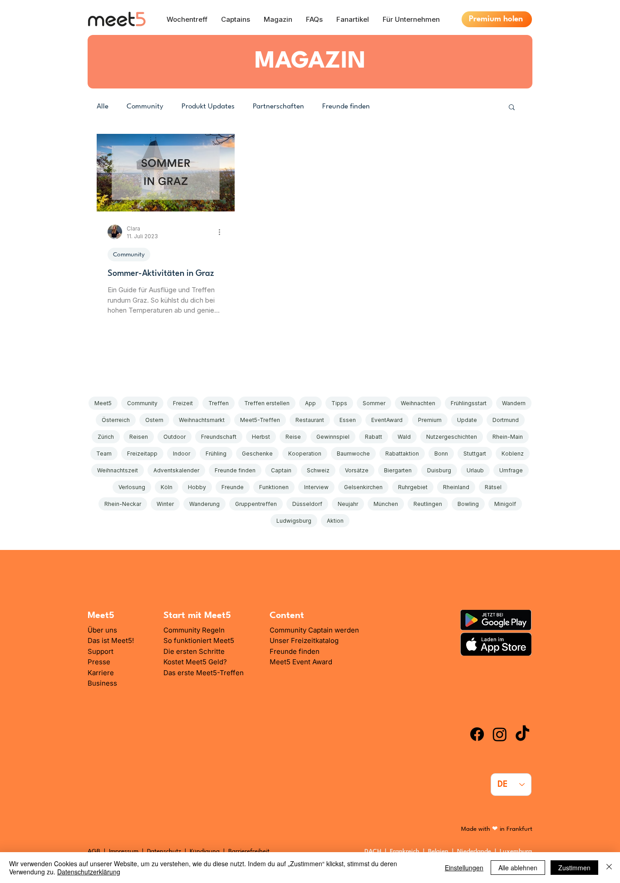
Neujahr (348, 503)
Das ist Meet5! (111, 640)
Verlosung (131, 487)
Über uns (102, 630)
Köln (166, 487)
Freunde (232, 487)
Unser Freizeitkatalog (304, 640)
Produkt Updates (208, 106)
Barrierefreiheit (249, 851)
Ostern (154, 420)
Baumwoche (353, 453)
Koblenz (513, 453)
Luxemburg (518, 851)
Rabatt (373, 436)
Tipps (339, 403)
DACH (372, 851)
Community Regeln (194, 630)
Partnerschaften (278, 106)
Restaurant (309, 420)
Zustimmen (574, 867)
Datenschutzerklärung (88, 871)
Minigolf (505, 503)
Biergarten (398, 470)
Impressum (123, 851)
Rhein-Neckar (122, 503)
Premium (430, 420)
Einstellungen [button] (464, 867)
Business (102, 683)
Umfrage (511, 470)
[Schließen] (609, 867)
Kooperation (304, 453)
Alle (102, 106)
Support (100, 651)
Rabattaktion (402, 453)
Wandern (514, 403)
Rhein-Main (507, 436)
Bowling (468, 503)
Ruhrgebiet (413, 487)
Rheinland (456, 487)
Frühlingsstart (469, 403)
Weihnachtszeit (117, 470)
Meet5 (103, 403)
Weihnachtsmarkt (202, 420)
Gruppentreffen (256, 503)
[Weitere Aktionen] (222, 231)
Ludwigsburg (293, 520)
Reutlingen (427, 503)
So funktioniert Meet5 (198, 640)
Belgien (440, 851)
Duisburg (439, 470)
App (310, 403)
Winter (165, 503)
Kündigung (205, 851)
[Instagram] (500, 734)
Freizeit (183, 403)
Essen (348, 420)
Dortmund (505, 420)
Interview (316, 487)
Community (145, 106)
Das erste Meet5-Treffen (203, 672)
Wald (404, 436)
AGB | (98, 851)
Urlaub (475, 470)
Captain (281, 470)
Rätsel (493, 487)
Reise (293, 436)
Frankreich (406, 851)
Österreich (116, 420)
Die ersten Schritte (194, 651)
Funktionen (274, 487)
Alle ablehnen (517, 867)
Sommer (374, 403)
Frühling (216, 453)
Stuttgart (474, 453)
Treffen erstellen (267, 403)
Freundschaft (218, 436)
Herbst (261, 436)
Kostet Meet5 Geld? (195, 661)
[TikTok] (522, 734)
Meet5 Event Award (301, 661)
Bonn (441, 453)
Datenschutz (164, 851)
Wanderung (204, 503)
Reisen (138, 436)
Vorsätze (357, 470)
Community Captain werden (314, 630)
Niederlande (476, 851)
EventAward (387, 420)
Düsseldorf (307, 503)
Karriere (101, 672)
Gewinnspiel (332, 436)
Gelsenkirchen (363, 487)
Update (467, 420)
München (386, 503)
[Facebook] (477, 734)
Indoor (181, 453)
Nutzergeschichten (451, 436)
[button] (511, 108)
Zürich (106, 436)
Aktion (335, 520)
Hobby (197, 487)
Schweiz (318, 470)
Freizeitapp (142, 453)
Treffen (218, 403)
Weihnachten (418, 403)
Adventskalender (176, 470)
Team (104, 453)
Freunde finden (346, 106)
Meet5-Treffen (260, 420)
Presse (99, 661)
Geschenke (257, 453)
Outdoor (174, 436)
